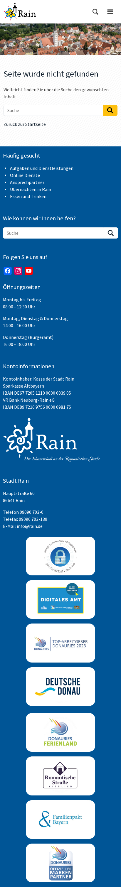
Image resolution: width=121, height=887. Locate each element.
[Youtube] (28, 271)
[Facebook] (7, 271)
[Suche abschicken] (110, 110)
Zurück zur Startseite (25, 124)
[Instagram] (18, 271)
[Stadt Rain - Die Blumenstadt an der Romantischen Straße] (20, 11)
